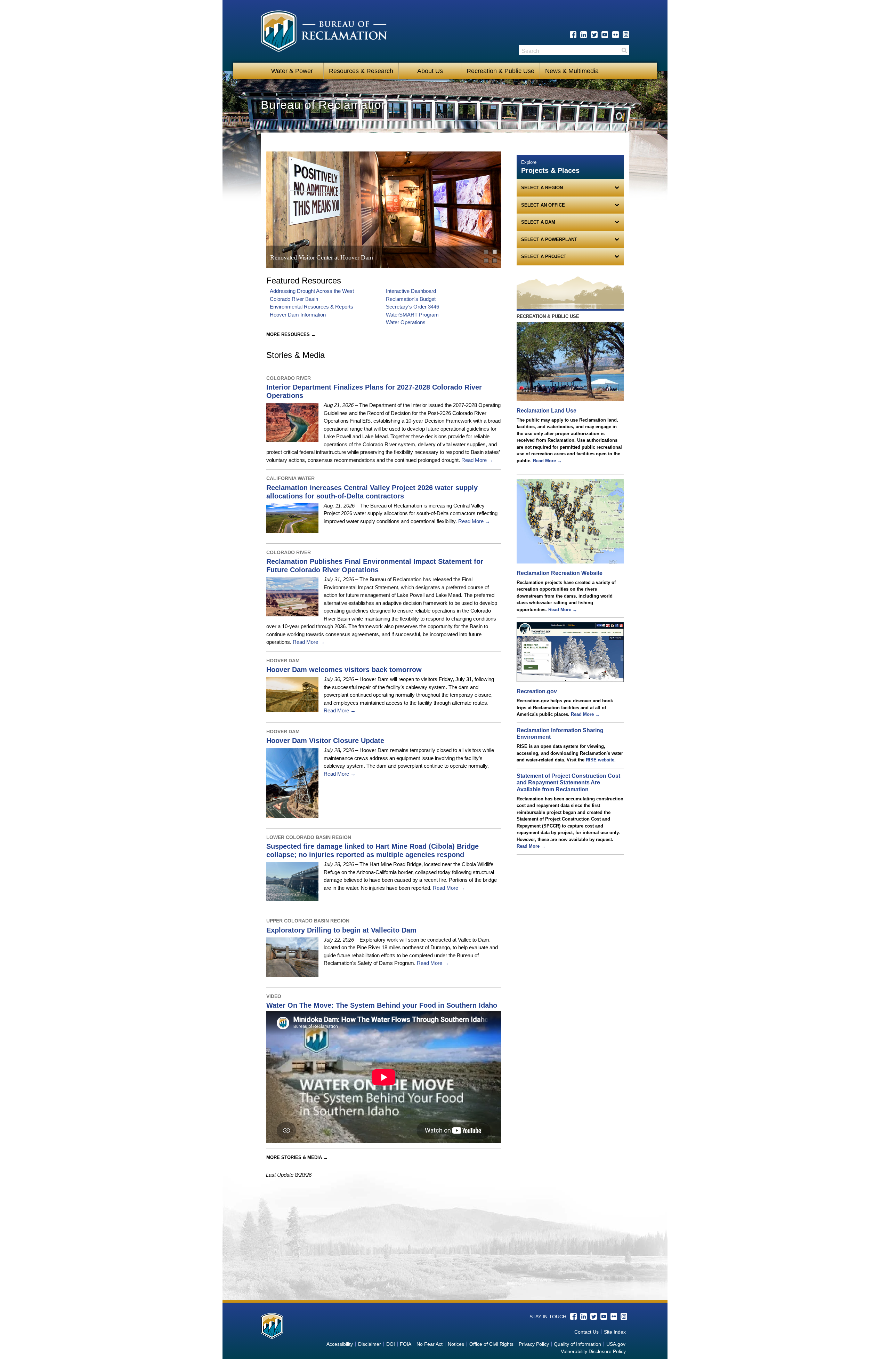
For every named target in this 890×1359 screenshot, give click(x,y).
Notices (456, 1344)
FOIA (405, 1344)
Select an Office (543, 205)
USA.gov (615, 1344)
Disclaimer (369, 1344)
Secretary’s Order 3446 (412, 307)
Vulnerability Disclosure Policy (593, 1351)
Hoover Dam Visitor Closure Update (325, 740)
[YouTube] (604, 34)
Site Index (615, 1332)
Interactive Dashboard (411, 291)
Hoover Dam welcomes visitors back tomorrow (344, 669)
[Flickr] (615, 34)
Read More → (476, 460)
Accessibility (339, 1344)
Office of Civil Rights (491, 1344)
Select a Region (542, 187)
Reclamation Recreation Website (559, 573)
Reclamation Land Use (546, 411)
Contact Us (586, 1332)
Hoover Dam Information (298, 315)
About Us (430, 70)
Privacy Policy (534, 1344)
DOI (390, 1344)
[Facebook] (573, 34)
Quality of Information (577, 1344)
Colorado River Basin (294, 299)
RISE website (600, 759)
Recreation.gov (537, 691)
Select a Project (543, 256)
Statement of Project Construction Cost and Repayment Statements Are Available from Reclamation (568, 782)
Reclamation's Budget (411, 299)
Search (624, 50)
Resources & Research (361, 70)
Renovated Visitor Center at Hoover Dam (321, 257)
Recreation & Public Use (500, 70)
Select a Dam (538, 222)
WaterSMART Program (412, 315)
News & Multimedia (572, 70)
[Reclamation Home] (324, 32)
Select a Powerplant (549, 239)
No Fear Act (429, 1344)
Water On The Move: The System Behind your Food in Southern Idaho (381, 1005)
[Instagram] (626, 34)
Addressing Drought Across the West (312, 291)
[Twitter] (594, 34)
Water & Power (292, 70)
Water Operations (406, 322)
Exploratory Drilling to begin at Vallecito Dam (341, 930)
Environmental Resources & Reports (311, 307)
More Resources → (291, 334)
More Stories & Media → (297, 1157)
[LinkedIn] (583, 34)
